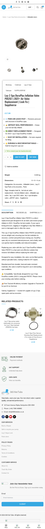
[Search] (38, 7)
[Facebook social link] (16, 2)
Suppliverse (24, 198)
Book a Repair (6, 426)
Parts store (5, 436)
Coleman (18, 85)
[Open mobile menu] (4, 7)
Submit (22, 504)
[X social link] (19, 2)
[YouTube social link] (10, 416)
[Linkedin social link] (25, 2)
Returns (4, 449)
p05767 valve (14, 198)
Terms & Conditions (8, 453)
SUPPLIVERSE (19, 90)
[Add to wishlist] (19, 309)
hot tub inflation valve (21, 193)
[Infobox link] (22, 359)
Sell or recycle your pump (10, 429)
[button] (19, 312)
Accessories (18, 184)
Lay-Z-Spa (27, 85)
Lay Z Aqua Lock (7, 433)
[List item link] (22, 408)
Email (3, 493)
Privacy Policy (6, 446)
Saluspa (8, 90)
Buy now (33, 157)
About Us (5, 466)
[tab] (7, 212)
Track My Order (7, 469)
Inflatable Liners (32, 17)
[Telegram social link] (28, 2)
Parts (25, 187)
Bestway (9, 85)
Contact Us (5, 473)
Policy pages (7, 442)
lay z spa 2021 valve (17, 195)
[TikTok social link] (14, 416)
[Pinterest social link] (22, 2)
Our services (7, 422)
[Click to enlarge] (7, 59)
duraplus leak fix (14, 190)
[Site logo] (14, 7)
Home (4, 17)
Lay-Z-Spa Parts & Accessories (17, 17)
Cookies (4, 456)
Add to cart (19, 157)
